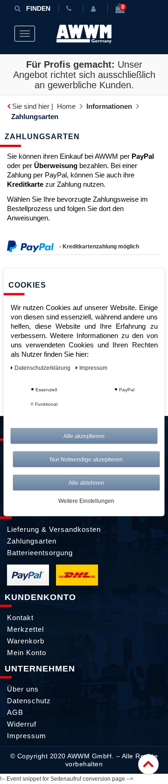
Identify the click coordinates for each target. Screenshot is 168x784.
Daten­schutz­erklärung (43, 367)
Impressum (26, 736)
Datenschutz (29, 701)
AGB (15, 712)
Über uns (23, 689)
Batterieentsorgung (40, 553)
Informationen (109, 106)
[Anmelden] (95, 9)
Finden (38, 8)
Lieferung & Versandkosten (54, 529)
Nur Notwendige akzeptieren (86, 459)
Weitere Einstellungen (86, 500)
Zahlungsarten (31, 541)
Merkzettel (25, 629)
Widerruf (21, 724)
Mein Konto (26, 653)
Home (66, 106)
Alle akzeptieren (84, 435)
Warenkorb (25, 641)
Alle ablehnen (86, 482)
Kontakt (20, 618)
